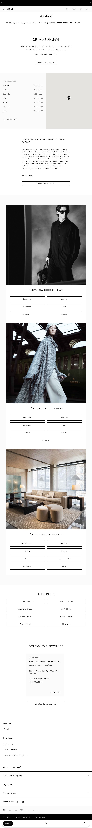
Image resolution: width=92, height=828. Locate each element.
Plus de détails (55, 692)
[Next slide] (90, 2)
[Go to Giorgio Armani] (67, 9)
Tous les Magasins (12, 23)
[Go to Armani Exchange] (87, 9)
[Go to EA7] (80, 9)
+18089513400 (12, 119)
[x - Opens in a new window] (17, 802)
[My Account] (46, 823)
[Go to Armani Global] (8, 9)
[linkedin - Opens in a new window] (23, 802)
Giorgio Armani (26, 23)
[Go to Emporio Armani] (74, 9)
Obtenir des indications (45, 183)
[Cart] (84, 823)
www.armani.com (28, 175)
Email (6, 729)
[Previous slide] (1, 2)
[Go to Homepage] (46, 16)
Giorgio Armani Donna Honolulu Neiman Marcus (62, 23)
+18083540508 (37, 682)
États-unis (38, 23)
